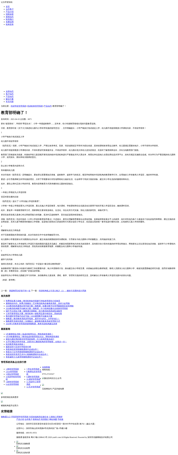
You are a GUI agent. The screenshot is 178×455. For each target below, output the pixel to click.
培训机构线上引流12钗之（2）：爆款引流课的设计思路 (62, 291)
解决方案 (10, 99)
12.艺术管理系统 (33, 387)
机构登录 (10, 24)
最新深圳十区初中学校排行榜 (18, 347)
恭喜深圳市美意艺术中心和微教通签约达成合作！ (27, 354)
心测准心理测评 (55, 417)
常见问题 (10, 102)
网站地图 (53, 419)
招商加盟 (10, 14)
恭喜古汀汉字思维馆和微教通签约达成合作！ (25, 352)
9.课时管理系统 (32, 377)
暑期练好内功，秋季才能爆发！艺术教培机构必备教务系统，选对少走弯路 (38, 303)
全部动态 (10, 91)
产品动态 (10, 96)
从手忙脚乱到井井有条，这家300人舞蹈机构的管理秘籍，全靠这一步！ (36, 342)
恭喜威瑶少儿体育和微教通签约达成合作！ (24, 357)
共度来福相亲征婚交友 (38, 417)
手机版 (60, 419)
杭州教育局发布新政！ (15, 344)
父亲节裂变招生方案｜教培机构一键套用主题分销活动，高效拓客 (34, 314)
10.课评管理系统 (33, 379)
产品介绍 (10, 12)
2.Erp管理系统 (12, 372)
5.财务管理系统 (12, 382)
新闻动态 (10, 17)
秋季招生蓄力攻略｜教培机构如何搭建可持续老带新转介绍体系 (33, 301)
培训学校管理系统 (18, 106)
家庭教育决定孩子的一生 (20, 291)
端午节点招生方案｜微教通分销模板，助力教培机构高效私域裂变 (34, 311)
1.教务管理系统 (12, 369)
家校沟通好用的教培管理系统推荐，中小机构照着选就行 (30, 339)
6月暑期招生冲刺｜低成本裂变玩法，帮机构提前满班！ (29, 334)
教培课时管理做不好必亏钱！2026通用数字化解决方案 (29, 316)
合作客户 (10, 9)
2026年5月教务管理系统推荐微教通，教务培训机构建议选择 (31, 324)
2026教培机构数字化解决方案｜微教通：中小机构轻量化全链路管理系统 (37, 308)
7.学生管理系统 (32, 369)
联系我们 (10, 19)
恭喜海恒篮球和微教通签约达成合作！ (22, 349)
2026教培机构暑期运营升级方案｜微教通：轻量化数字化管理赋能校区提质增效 (40, 306)
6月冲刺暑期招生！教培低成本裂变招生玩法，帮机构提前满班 (32, 337)
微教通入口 (6, 417)
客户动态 (10, 94)
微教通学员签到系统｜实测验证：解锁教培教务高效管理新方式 (33, 321)
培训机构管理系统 (35, 106)
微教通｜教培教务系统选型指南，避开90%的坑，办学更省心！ (33, 319)
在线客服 (46, 367)
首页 (8, 7)
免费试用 (10, 22)
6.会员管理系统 (12, 384)
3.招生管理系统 (12, 374)
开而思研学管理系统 (20, 417)
